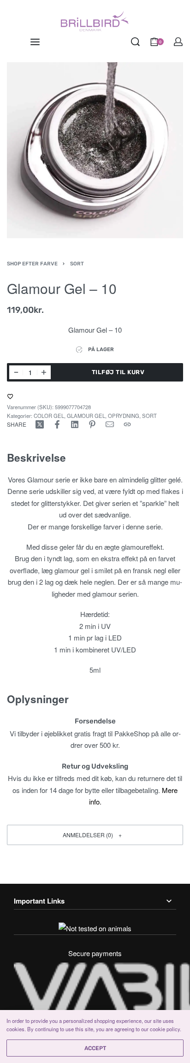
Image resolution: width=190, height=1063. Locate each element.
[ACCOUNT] (178, 42)
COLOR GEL (49, 415)
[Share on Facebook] (57, 424)
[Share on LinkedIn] (75, 424)
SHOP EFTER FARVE (32, 263)
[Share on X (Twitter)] (40, 424)
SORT (77, 263)
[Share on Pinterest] (92, 424)
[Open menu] (35, 42)
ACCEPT (95, 1048)
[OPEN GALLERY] (95, 150)
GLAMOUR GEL (86, 415)
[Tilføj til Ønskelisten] (10, 396)
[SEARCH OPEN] (135, 42)
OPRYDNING (123, 415)
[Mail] (110, 424)
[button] (95, 835)
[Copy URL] (127, 424)
